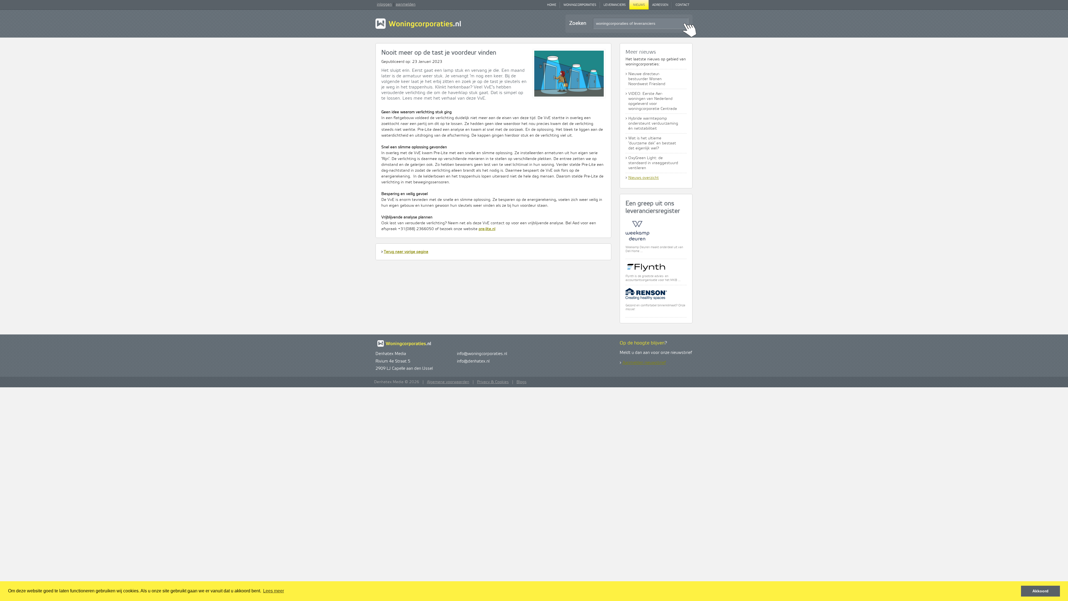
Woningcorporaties (579, 5)
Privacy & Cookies (493, 382)
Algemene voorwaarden (448, 382)
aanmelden (406, 4)
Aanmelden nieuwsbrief (644, 362)
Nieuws (639, 5)
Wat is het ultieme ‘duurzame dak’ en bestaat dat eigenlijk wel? (652, 143)
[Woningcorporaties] (418, 28)
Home (551, 5)
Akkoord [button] (1040, 591)
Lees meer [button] (273, 590)
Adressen (660, 5)
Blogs (521, 382)
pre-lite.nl (487, 228)
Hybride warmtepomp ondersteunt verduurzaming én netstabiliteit (653, 123)
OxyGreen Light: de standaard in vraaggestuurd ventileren (653, 163)
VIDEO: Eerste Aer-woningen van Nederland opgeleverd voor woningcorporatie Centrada (652, 101)
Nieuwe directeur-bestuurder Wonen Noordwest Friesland (646, 79)
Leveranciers (615, 5)
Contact (682, 5)
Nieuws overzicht (643, 177)
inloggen (384, 4)
